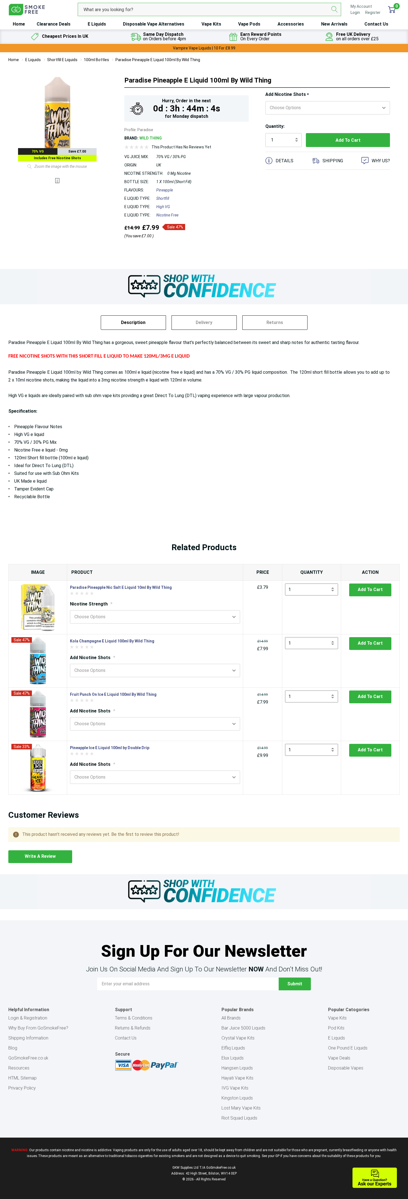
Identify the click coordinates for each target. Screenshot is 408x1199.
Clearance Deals (53, 24)
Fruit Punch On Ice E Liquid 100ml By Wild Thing (113, 694)
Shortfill (162, 198)
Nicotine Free (167, 215)
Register (373, 12)
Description (133, 322)
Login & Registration (27, 1018)
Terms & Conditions (133, 1018)
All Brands (231, 1018)
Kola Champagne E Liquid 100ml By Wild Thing (112, 641)
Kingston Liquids (237, 1098)
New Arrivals (334, 24)
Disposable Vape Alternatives (153, 24)
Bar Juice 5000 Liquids (243, 1028)
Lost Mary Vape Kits (241, 1108)
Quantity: (274, 126)
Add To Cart (370, 589)
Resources (18, 1068)
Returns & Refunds (132, 1028)
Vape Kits (211, 24)
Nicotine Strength (91, 604)
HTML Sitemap (22, 1078)
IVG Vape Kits (234, 1088)
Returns (274, 322)
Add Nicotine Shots (287, 95)
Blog (12, 1048)
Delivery (204, 322)
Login (356, 12)
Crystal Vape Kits (238, 1038)
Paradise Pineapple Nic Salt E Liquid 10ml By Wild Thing (121, 587)
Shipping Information (28, 1038)
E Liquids (97, 24)
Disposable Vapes (345, 1068)
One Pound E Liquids (347, 1048)
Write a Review (40, 856)
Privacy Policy (22, 1088)
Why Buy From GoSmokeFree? (38, 1028)
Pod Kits (336, 1028)
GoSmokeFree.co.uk (28, 1058)
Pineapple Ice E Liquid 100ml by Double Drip (109, 748)
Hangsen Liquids (237, 1068)
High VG (163, 207)
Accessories (291, 24)
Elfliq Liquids (233, 1048)
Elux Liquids (232, 1058)
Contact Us (376, 24)
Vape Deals (339, 1058)
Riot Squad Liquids (239, 1118)
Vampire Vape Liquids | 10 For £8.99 (204, 48)
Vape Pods (249, 24)
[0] (392, 9)
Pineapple (164, 190)
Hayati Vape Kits (237, 1078)
